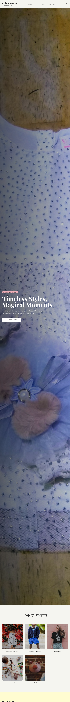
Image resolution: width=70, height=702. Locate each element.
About (43, 4)
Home (30, 4)
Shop (36, 4)
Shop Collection (11, 320)
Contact (51, 4)
